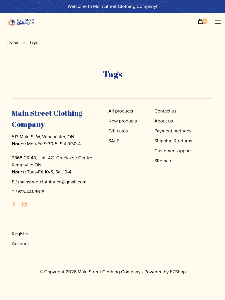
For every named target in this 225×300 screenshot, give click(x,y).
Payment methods (172, 130)
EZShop (178, 271)
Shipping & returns (173, 140)
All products (120, 111)
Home (12, 42)
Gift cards (118, 130)
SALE (113, 140)
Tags (33, 42)
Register (20, 233)
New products (122, 120)
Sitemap (162, 160)
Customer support (172, 150)
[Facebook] (14, 204)
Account (20, 243)
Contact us (165, 111)
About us (163, 120)
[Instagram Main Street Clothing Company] (24, 204)
